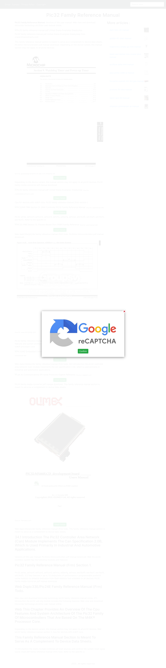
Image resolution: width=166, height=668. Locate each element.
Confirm (83, 351)
